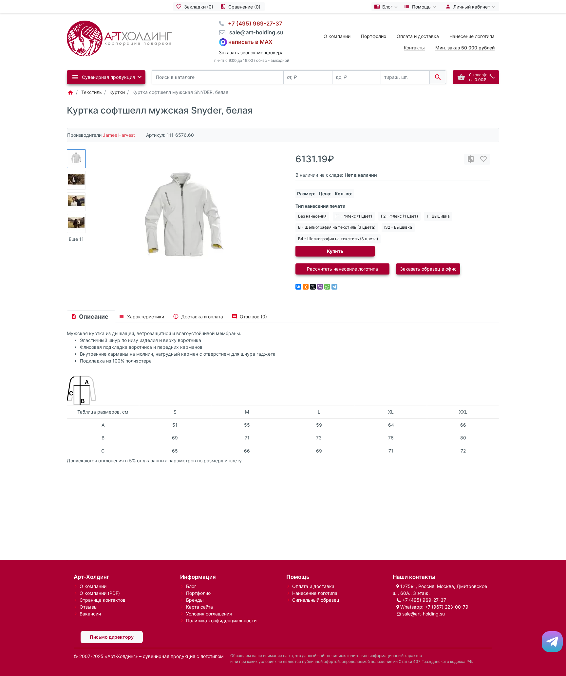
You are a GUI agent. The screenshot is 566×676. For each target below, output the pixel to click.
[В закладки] (483, 159)
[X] (313, 287)
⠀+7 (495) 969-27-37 (253, 23)
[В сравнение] (470, 159)
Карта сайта (199, 607)
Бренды (195, 600)
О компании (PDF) (100, 593)
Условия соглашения (209, 613)
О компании (337, 36)
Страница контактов (102, 600)
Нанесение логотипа (472, 36)
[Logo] (119, 38)
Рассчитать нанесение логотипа (342, 269)
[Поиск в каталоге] (437, 77)
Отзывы (89, 607)
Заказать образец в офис (428, 269)
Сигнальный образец (315, 600)
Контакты (414, 47)
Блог (191, 586)
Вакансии (90, 613)
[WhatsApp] (327, 287)
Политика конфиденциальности (221, 620)
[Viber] (320, 287)
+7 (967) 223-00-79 (446, 607)
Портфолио (198, 593)
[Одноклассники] (306, 287)
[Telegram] (334, 287)
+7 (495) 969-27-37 (424, 600)
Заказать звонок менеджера (251, 52)
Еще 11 (76, 239)
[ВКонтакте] (298, 287)
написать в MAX (250, 41)
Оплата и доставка (418, 36)
